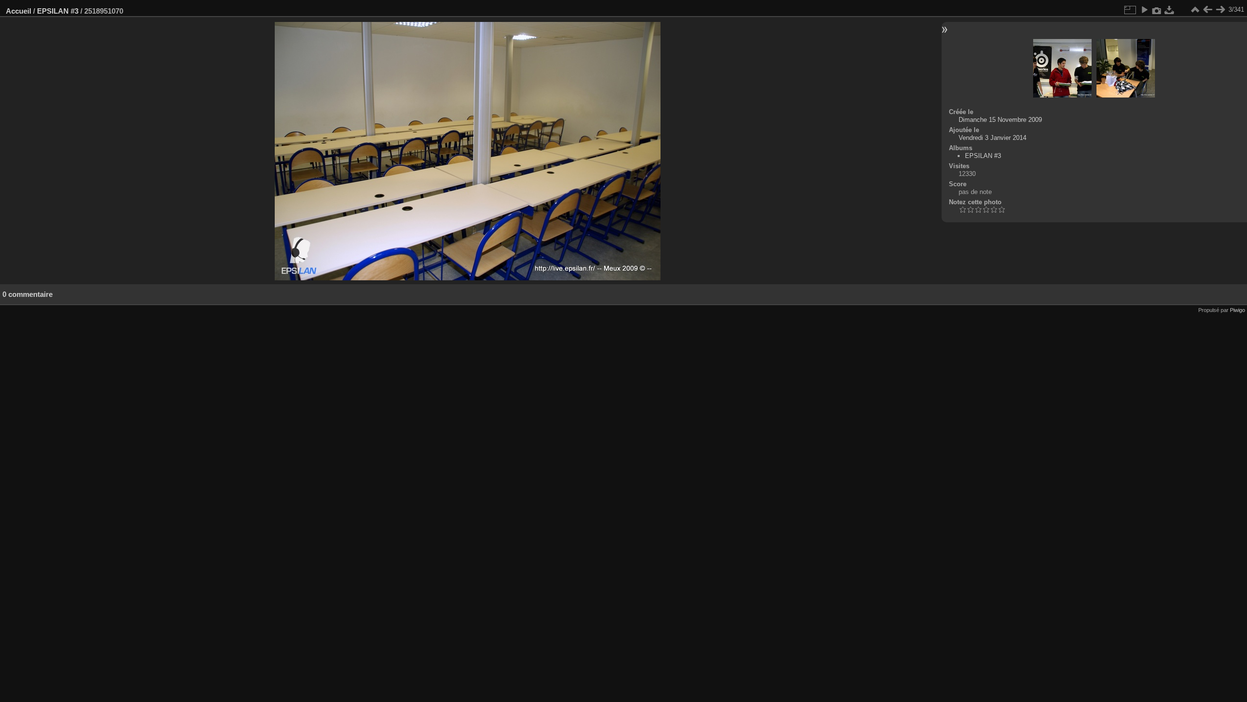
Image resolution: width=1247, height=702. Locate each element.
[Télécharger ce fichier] (1169, 9)
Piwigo (1237, 310)
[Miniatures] (1195, 9)
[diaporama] (1144, 9)
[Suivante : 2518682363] (1220, 9)
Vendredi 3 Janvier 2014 (992, 137)
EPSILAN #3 (57, 11)
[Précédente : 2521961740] (1207, 9)
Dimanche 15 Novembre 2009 (1000, 119)
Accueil (18, 11)
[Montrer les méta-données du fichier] (1157, 9)
